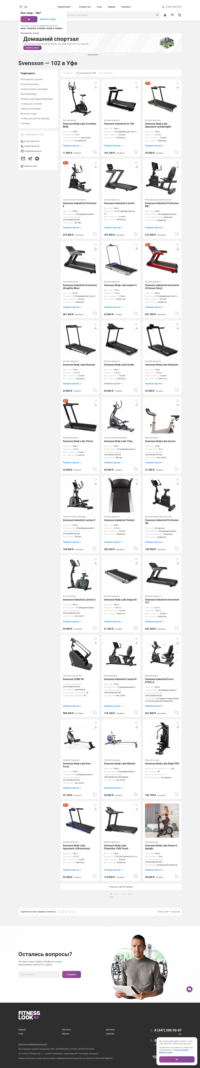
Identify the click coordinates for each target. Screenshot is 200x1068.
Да (29, 19)
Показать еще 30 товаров (121, 887)
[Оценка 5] (74, 911)
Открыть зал (85, 7)
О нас (99, 7)
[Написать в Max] (37, 158)
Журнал (111, 7)
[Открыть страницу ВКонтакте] (154, 1057)
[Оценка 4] (70, 911)
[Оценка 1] (58, 911)
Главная (22, 1030)
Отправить (71, 974)
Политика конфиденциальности (32, 1044)
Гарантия (110, 1034)
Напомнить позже (30, 33)
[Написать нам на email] (23, 158)
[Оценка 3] (66, 911)
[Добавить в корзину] (94, 151)
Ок (177, 1059)
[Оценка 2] (62, 911)
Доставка (110, 1030)
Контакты (125, 7)
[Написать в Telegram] (30, 158)
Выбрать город (48, 19)
